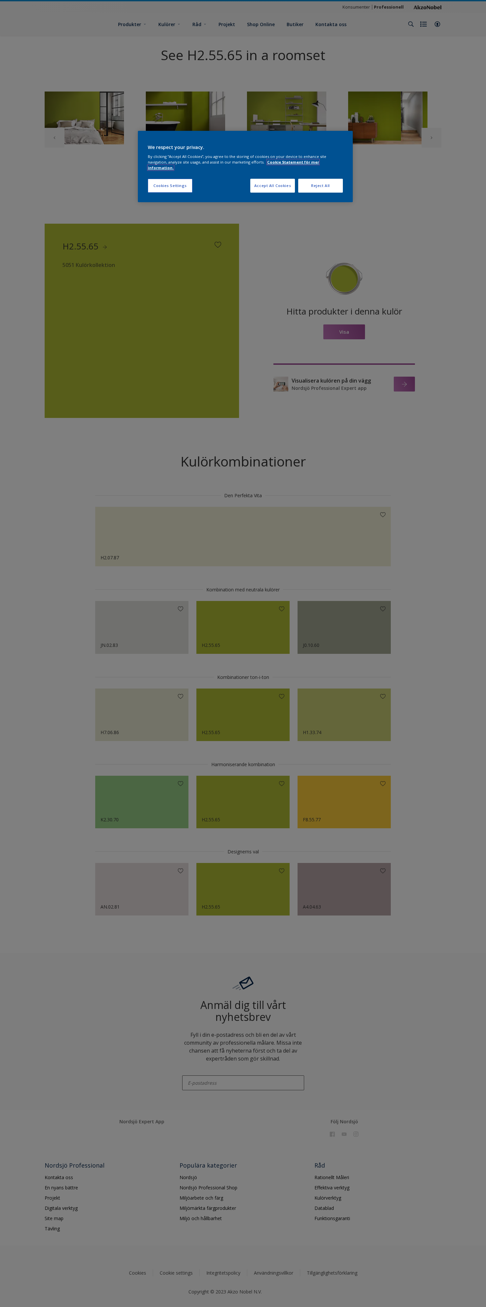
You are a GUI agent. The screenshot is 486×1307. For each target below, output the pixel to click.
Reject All (320, 185)
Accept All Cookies (272, 185)
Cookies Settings (170, 185)
